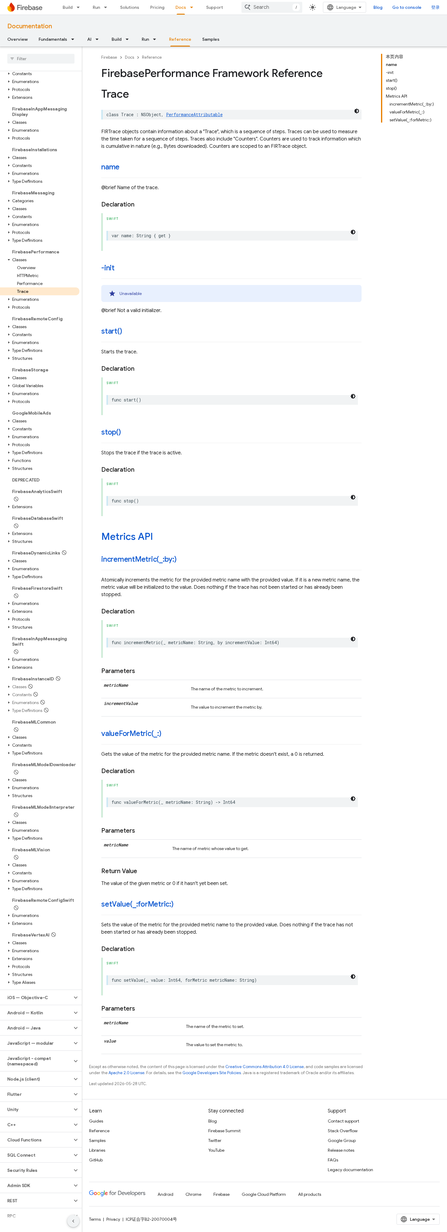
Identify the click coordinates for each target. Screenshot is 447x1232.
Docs (180, 7)
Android (165, 1194)
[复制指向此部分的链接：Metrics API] (159, 537)
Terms (95, 1219)
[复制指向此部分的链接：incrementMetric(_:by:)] (183, 560)
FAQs (333, 1160)
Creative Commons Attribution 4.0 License (264, 1066)
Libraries (97, 1150)
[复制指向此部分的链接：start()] (128, 331)
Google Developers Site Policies (211, 1072)
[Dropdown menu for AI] (99, 39)
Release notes (341, 1150)
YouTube (216, 1150)
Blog (378, 7)
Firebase (109, 57)
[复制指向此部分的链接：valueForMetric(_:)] (167, 734)
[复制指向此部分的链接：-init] (121, 268)
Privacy (113, 1219)
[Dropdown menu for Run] (107, 7)
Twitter (214, 1140)
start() (111, 331)
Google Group (342, 1140)
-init (108, 267)
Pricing (157, 7)
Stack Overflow (343, 1130)
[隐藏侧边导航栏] (73, 1221)
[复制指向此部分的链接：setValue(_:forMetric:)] (180, 904)
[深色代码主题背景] (357, 111)
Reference (180, 39)
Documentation (29, 26)
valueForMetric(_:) (131, 733)
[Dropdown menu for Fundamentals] (74, 39)
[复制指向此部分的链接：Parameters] (141, 671)
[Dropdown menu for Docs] (193, 7)
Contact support (343, 1121)
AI (89, 39)
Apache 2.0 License (126, 1072)
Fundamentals (53, 39)
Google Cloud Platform (264, 1194)
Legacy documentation (350, 1169)
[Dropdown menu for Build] (80, 7)
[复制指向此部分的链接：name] (126, 167)
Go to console (406, 7)
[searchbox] (40, 59)
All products (309, 1194)
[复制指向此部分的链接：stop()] (127, 432)
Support (214, 7)
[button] (39, 74)
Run (96, 7)
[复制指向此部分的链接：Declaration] (140, 204)
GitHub (96, 1160)
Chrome (193, 1194)
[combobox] (271, 7)
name (110, 167)
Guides (96, 1121)
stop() (111, 432)
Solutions (129, 7)
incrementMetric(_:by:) (139, 559)
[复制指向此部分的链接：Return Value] (143, 871)
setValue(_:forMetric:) (137, 904)
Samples (211, 39)
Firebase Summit (224, 1130)
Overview (17, 39)
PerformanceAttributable (194, 114)
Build (68, 7)
